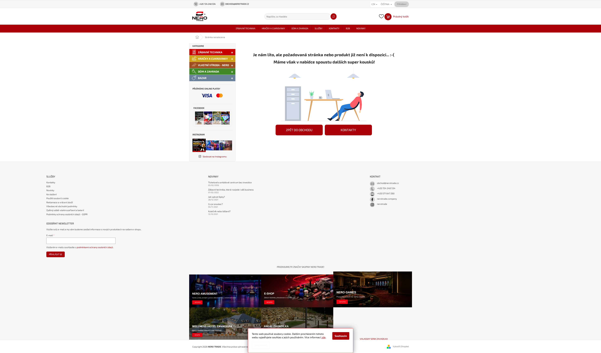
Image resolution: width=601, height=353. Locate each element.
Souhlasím (341, 335)
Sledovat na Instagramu (215, 156)
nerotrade (382, 204)
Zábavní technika (210, 52)
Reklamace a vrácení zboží (59, 202)
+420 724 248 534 (386, 188)
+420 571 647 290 (385, 193)
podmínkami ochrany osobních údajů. (95, 247)
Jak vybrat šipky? (216, 197)
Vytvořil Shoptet (401, 346)
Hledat (334, 16)
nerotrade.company (387, 198)
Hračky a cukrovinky (213, 58)
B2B (48, 186)
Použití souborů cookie (57, 198)
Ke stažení (51, 194)
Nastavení (261, 345)
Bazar (202, 77)
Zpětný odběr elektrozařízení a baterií (65, 210)
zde (323, 337)
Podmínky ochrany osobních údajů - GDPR (67, 214)
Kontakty (50, 182)
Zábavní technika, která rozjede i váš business (231, 189)
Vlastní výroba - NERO (213, 65)
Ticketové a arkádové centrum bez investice (230, 182)
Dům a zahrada (208, 71)
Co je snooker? (215, 204)
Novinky (50, 190)
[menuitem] (245, 28)
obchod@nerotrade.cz (388, 183)
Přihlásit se (55, 254)
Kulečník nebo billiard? (219, 211)
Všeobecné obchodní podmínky (61, 206)
